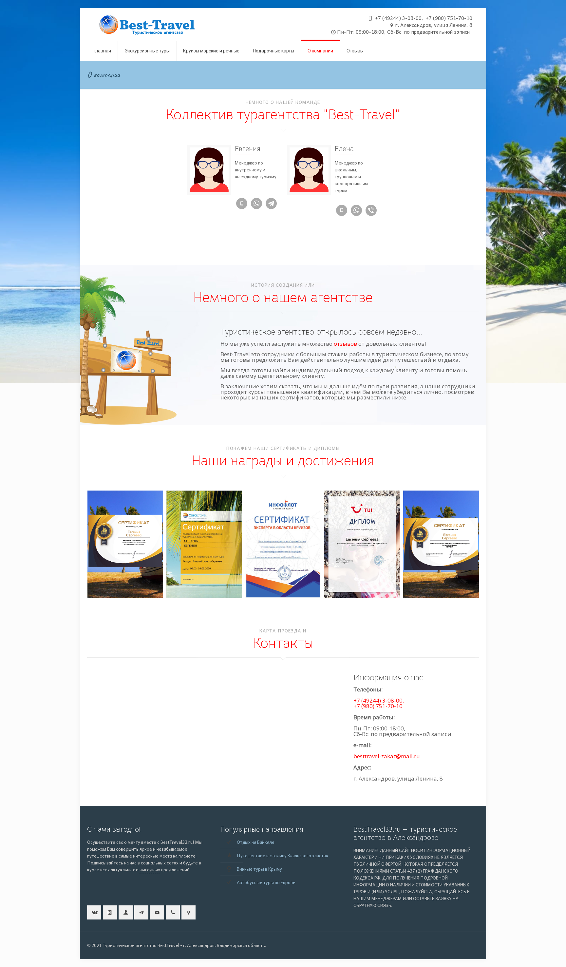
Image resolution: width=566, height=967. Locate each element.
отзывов (345, 343)
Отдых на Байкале (255, 842)
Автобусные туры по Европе (266, 882)
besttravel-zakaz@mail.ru (386, 756)
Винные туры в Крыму (259, 868)
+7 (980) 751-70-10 (378, 706)
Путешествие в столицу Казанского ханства (282, 855)
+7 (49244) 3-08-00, (378, 700)
